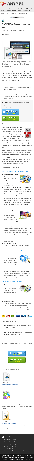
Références (13, 30)
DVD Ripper (17, 10)
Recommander (5, 34)
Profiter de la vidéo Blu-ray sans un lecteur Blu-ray (15, 450)
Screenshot (21, 30)
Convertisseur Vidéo (10, 10)
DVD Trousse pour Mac (7, 402)
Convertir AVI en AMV (8, 448)
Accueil (8, 13)
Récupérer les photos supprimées (11, 444)
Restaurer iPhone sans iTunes (10, 441)
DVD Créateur (25, 10)
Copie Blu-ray (27, 8)
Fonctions (5, 30)
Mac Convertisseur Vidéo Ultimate (10, 384)
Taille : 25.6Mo (11, 113)
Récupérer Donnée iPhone (10, 439)
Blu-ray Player (21, 8)
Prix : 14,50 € (11, 119)
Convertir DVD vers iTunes (10, 446)
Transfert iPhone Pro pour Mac (9, 423)
